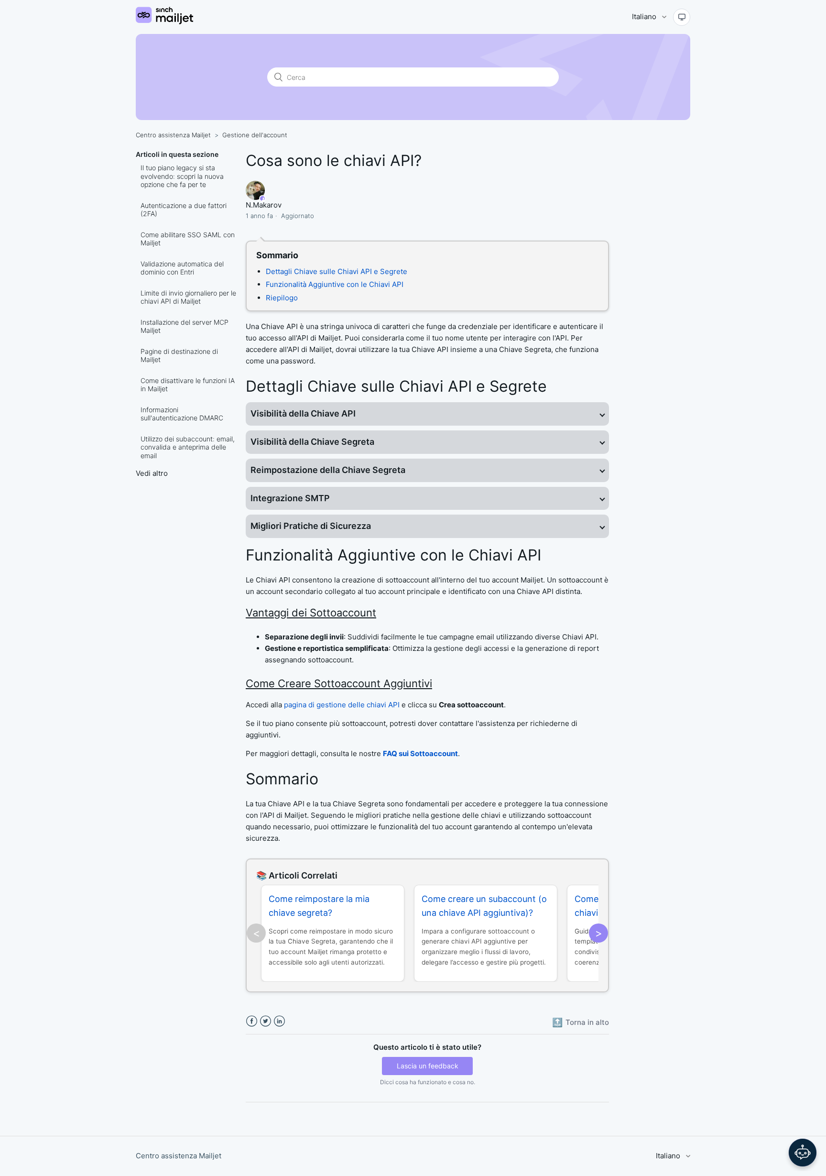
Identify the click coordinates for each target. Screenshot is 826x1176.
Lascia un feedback (427, 1066)
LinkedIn (279, 1021)
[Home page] (164, 21)
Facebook (252, 1021)
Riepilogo (282, 297)
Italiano (645, 16)
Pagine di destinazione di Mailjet (179, 355)
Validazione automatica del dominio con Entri (182, 268)
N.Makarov (264, 204)
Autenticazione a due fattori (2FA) (184, 209)
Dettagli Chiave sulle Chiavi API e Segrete (336, 271)
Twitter (266, 1021)
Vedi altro (152, 473)
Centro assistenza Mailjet (173, 135)
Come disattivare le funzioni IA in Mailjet (188, 384)
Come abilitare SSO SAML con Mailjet (188, 239)
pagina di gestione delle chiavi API (342, 704)
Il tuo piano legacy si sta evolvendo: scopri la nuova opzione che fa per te (182, 176)
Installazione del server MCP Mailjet (184, 326)
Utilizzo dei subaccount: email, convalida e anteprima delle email (188, 447)
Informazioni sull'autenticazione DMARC (182, 414)
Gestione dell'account (254, 135)
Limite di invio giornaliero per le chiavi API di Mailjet (188, 297)
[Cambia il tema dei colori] (681, 17)
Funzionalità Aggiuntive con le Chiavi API (334, 284)
